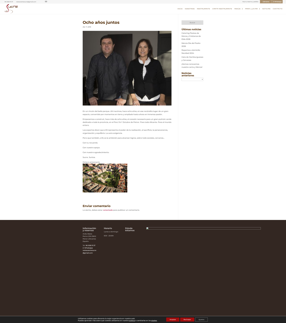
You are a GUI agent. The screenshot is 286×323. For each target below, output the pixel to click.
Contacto (277, 9)
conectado (108, 210)
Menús (237, 9)
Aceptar (173, 320)
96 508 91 (89, 245)
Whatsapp (88, 248)
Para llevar (251, 9)
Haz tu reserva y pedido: (250, 1)
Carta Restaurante (222, 9)
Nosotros (190, 9)
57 (94, 245)
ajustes (154, 321)
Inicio (180, 9)
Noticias (266, 9)
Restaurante (203, 9)
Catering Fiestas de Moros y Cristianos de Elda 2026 (191, 36)
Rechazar (187, 320)
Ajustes (201, 320)
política (132, 321)
